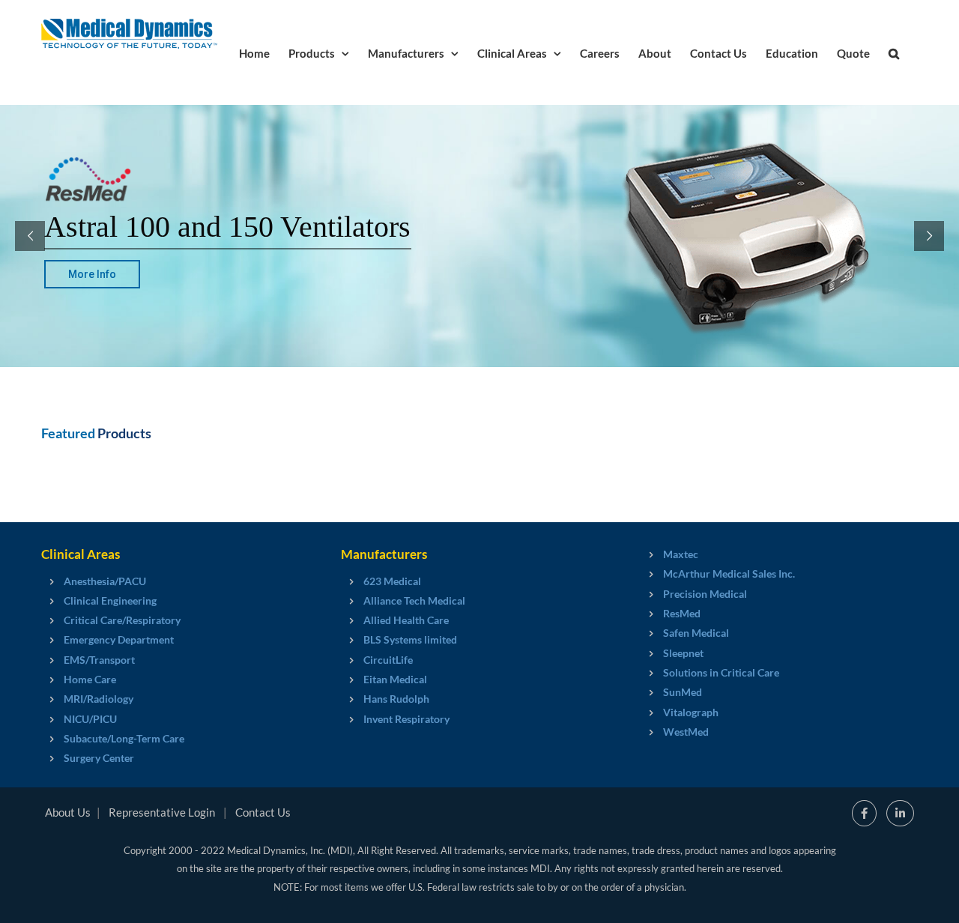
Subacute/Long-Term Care (124, 738)
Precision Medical (705, 593)
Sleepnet (683, 653)
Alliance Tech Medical (414, 600)
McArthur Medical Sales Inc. (729, 573)
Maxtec (680, 554)
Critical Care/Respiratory (122, 620)
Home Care (90, 679)
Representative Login (161, 812)
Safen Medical (696, 632)
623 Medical (392, 581)
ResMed (682, 613)
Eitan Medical (395, 679)
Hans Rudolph (396, 698)
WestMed (686, 731)
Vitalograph (691, 712)
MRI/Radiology (98, 698)
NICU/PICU (90, 718)
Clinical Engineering (110, 600)
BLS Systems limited (410, 639)
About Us (68, 812)
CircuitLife (388, 659)
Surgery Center (99, 757)
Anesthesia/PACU (105, 581)
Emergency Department (119, 639)
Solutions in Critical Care (721, 672)
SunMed (682, 692)
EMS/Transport (99, 659)
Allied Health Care (406, 620)
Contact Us (263, 812)
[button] (894, 52)
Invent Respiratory (406, 718)
